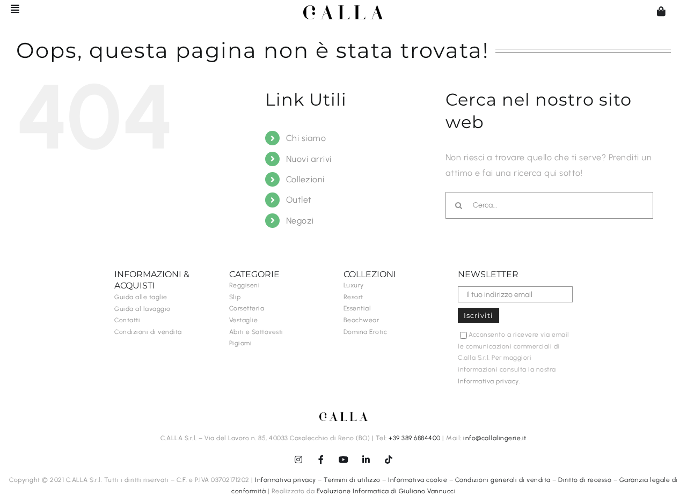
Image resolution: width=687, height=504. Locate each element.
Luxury (354, 285)
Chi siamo (306, 138)
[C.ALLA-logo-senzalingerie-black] (343, 9)
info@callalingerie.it (495, 438)
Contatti (127, 320)
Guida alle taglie (140, 297)
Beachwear (361, 320)
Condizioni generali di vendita (503, 480)
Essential (357, 308)
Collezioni (305, 179)
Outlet (299, 200)
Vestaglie (243, 320)
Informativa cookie (417, 480)
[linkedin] (366, 459)
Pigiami (240, 343)
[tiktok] (388, 459)
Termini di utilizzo (352, 480)
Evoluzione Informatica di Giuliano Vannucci (386, 491)
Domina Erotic (366, 332)
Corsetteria (247, 308)
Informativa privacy (488, 381)
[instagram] (298, 459)
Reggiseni (244, 285)
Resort (353, 297)
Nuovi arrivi (309, 159)
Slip (235, 297)
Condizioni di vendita (148, 332)
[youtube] (343, 459)
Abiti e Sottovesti (256, 332)
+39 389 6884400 (415, 438)
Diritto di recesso (584, 480)
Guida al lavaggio (142, 309)
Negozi (300, 221)
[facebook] (321, 459)
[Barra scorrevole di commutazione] (10, 8)
